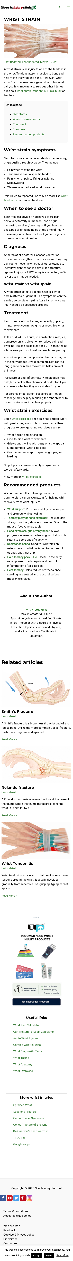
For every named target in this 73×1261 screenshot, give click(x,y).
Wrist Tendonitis (17, 863)
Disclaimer (10, 1239)
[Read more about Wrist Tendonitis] (36, 840)
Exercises (19, 129)
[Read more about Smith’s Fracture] (36, 688)
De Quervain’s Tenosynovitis (31, 1131)
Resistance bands (18, 544)
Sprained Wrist (22, 1105)
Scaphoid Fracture (24, 1111)
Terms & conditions (15, 1211)
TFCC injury (54, 91)
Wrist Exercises (23, 1071)
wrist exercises (21, 418)
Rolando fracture (18, 787)
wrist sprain (24, 91)
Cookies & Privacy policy (18, 1234)
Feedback (9, 1230)
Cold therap (14, 557)
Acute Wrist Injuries (25, 1038)
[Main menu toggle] (68, 7)
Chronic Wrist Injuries (27, 1045)
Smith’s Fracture (17, 711)
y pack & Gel (30, 557)
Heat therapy (15, 570)
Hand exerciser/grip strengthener (28, 531)
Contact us (10, 1243)
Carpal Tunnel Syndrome (28, 1118)
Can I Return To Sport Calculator (33, 1031)
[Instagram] (29, 1197)
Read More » (9, 739)
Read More (63, 1255)
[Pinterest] (23, 1197)
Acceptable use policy (17, 1215)
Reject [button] (49, 1255)
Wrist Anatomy (22, 1064)
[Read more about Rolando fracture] (36, 764)
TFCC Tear (19, 1137)
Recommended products (29, 134)
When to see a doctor (26, 119)
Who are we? (11, 1226)
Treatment (19, 124)
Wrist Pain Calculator (26, 1025)
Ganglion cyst (22, 1144)
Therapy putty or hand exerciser (27, 518)
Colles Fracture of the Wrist (30, 1124)
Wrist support (16, 509)
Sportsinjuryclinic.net (48, 1188)
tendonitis (39, 91)
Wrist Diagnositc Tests (27, 1051)
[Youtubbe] (10, 1197)
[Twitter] (16, 1197)
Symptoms (20, 114)
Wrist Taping (21, 1057)
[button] (59, 7)
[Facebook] (3, 1197)
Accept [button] (36, 1255)
